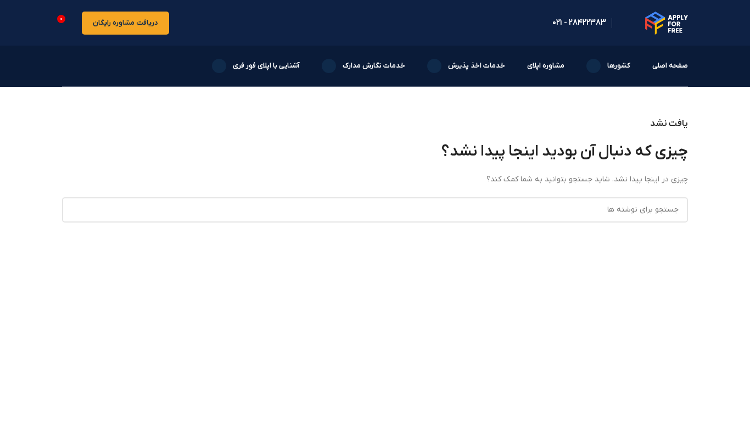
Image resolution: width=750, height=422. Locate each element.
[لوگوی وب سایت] (666, 22)
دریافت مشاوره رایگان (125, 22)
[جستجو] (65, 66)
